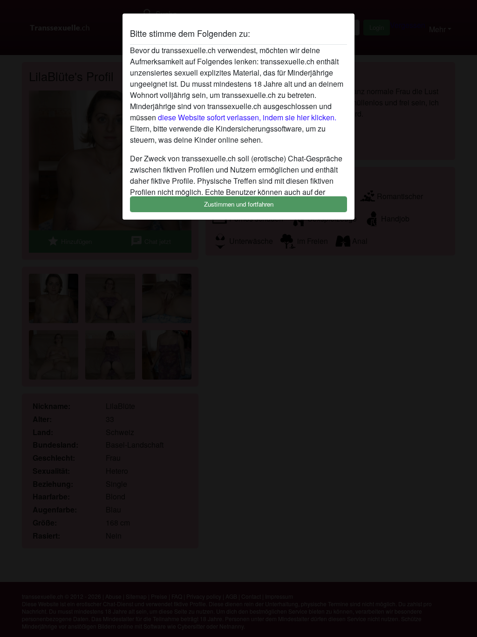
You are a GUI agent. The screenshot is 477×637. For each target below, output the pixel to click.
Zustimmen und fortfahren (238, 204)
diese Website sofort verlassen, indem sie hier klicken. (247, 117)
